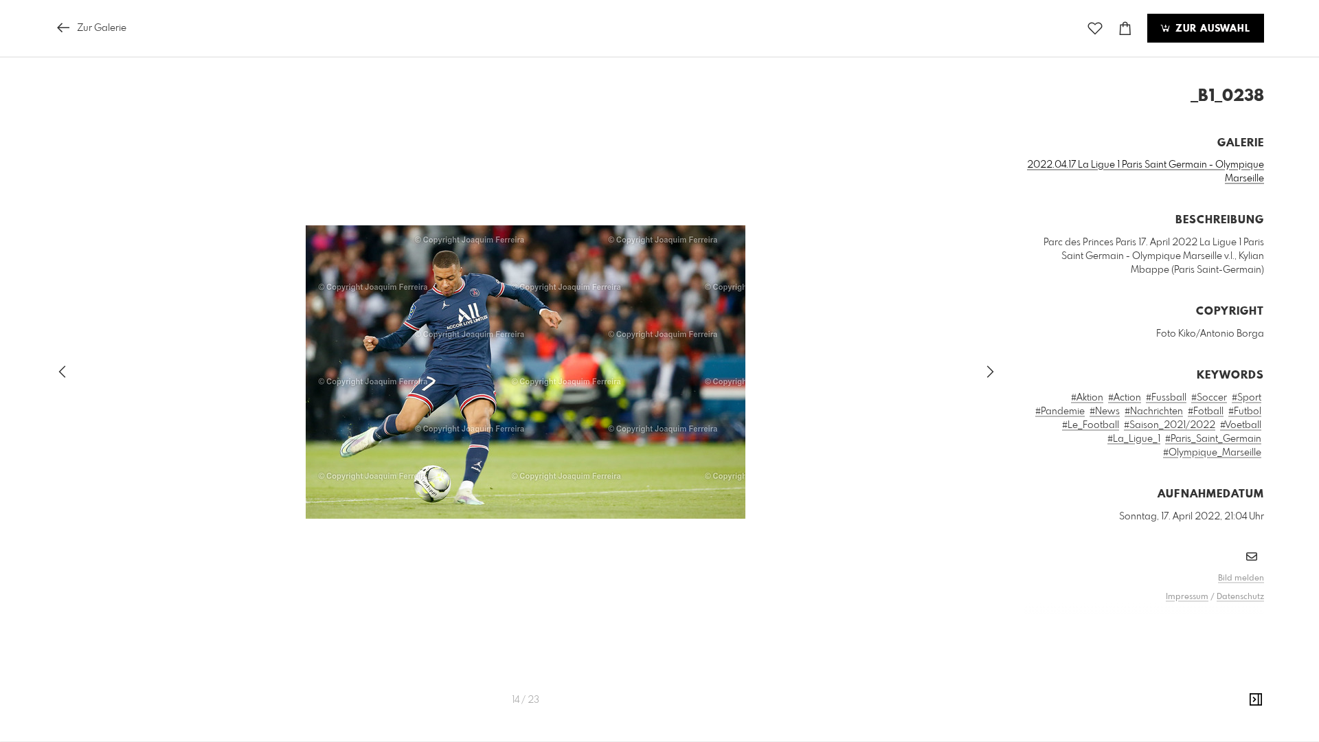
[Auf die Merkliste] (1095, 28)
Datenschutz (1240, 597)
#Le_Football (1090, 425)
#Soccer (1209, 398)
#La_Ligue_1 (1133, 439)
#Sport (1246, 398)
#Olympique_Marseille (1212, 453)
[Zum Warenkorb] (1125, 28)
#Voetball (1240, 425)
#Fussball (1166, 398)
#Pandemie (1060, 411)
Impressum (1187, 597)
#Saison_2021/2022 (1169, 425)
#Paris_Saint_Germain (1213, 439)
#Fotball (1206, 411)
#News (1105, 411)
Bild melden (1241, 578)
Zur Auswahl (1211, 29)
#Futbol (1244, 411)
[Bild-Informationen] (1256, 700)
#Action (1124, 398)
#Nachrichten (1154, 411)
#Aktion (1087, 398)
